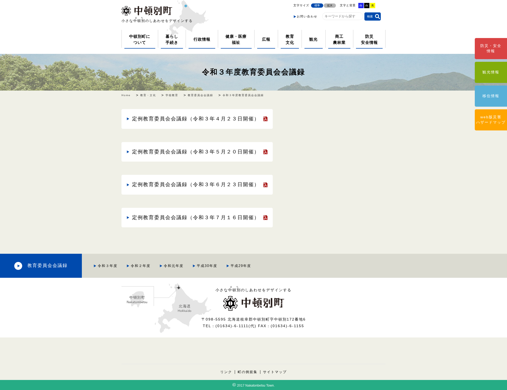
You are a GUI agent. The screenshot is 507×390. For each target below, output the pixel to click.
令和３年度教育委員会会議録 (253, 72)
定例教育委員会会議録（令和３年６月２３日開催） (196, 184)
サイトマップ (275, 372)
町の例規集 (247, 372)
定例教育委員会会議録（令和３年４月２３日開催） (196, 118)
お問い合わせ (307, 16)
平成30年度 (207, 266)
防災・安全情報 (490, 48)
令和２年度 (141, 266)
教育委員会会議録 (47, 265)
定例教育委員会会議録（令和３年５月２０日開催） (196, 151)
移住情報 (490, 96)
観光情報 (490, 72)
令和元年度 (174, 266)
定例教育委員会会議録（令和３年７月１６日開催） (196, 217)
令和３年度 (108, 266)
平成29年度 (241, 266)
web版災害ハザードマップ (491, 119)
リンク (226, 372)
